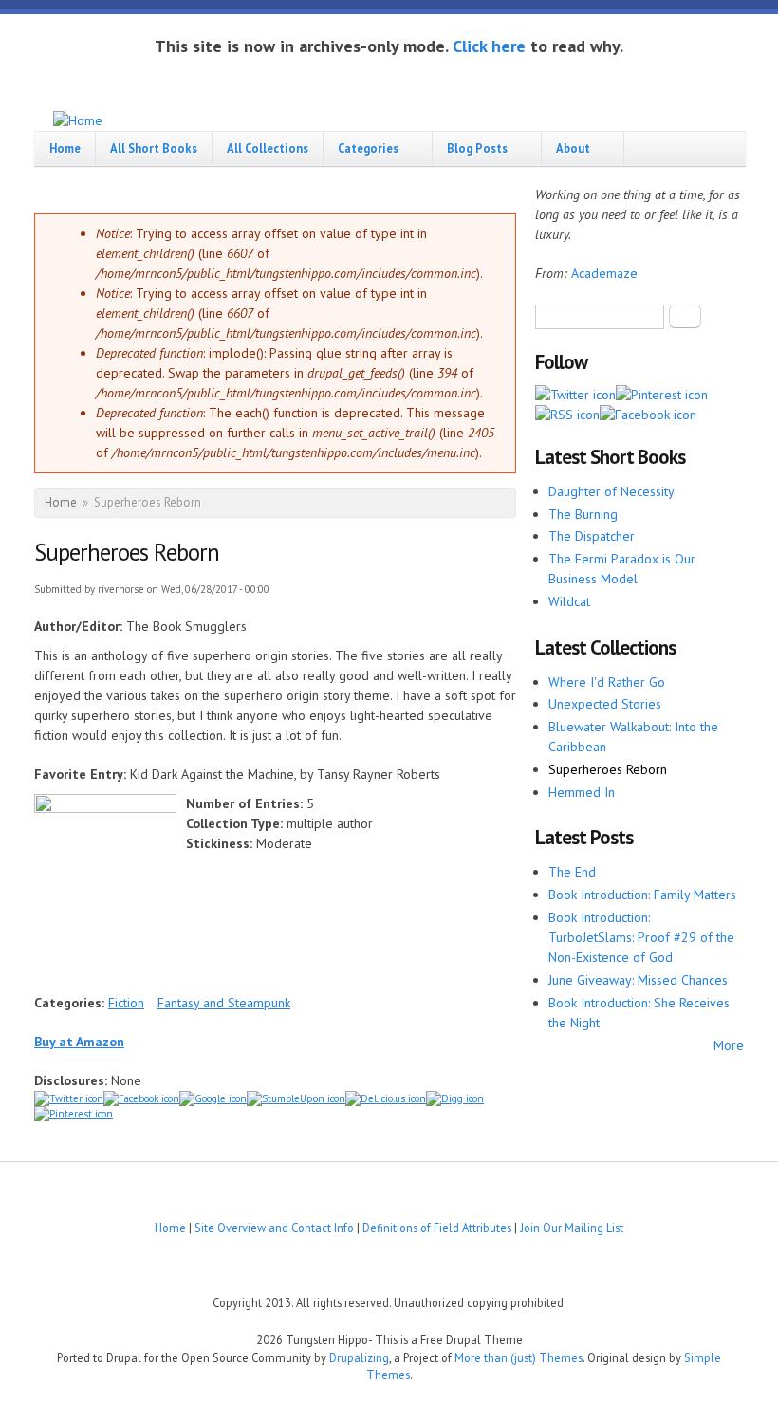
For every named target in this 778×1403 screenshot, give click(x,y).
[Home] (77, 121)
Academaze (604, 273)
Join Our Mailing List (571, 1227)
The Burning (583, 514)
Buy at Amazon (79, 1041)
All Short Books (153, 148)
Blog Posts (477, 148)
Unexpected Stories (604, 703)
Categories (368, 148)
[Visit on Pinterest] (662, 394)
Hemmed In (581, 792)
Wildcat (569, 601)
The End (572, 871)
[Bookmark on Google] (213, 1098)
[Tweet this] (68, 1098)
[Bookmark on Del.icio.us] (385, 1098)
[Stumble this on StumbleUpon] (296, 1098)
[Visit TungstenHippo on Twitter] (575, 394)
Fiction (126, 1002)
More (728, 1045)
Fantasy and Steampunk (223, 1002)
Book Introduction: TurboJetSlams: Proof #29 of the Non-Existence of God (641, 937)
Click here (489, 45)
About (573, 148)
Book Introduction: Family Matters (642, 894)
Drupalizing (359, 1357)
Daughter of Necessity (611, 491)
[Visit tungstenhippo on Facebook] (141, 1098)
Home (65, 148)
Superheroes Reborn (607, 769)
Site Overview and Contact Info (274, 1227)
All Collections (267, 148)
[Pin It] (73, 1113)
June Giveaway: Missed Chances (638, 979)
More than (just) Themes (518, 1357)
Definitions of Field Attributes (436, 1227)
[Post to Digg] (455, 1098)
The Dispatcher (591, 536)
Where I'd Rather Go (606, 682)
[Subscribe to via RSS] (567, 414)
